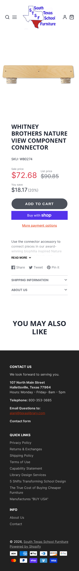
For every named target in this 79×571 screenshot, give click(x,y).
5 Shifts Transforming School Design (38, 481)
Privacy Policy (20, 443)
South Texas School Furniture (45, 542)
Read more (19, 257)
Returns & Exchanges (26, 449)
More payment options (39, 225)
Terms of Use (20, 462)
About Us (17, 517)
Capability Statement (26, 468)
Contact (16, 524)
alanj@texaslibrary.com (27, 413)
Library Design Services (28, 475)
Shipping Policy (21, 455)
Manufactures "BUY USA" (29, 499)
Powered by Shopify (25, 546)
